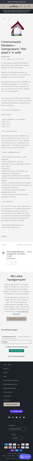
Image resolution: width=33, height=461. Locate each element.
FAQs (5, 376)
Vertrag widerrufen (12, 404)
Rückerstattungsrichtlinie (10, 384)
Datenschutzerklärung (10, 388)
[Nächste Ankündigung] (30, 2)
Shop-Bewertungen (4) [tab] (24, 336)
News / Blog (7, 365)
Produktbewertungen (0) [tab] (9, 336)
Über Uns (6, 368)
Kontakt (6, 372)
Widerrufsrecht (8, 392)
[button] (3, 6)
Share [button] (4, 236)
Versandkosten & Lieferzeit (11, 380)
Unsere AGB (7, 396)
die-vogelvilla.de (16, 453)
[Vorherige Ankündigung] (3, 2)
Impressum (7, 400)
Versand (9, 59)
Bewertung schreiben (16, 351)
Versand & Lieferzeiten (16, 319)
